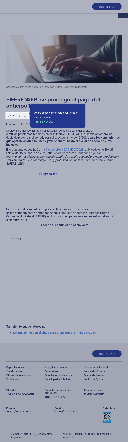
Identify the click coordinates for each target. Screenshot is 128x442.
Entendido (44, 121)
